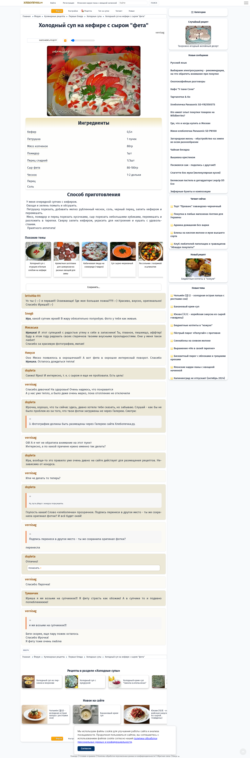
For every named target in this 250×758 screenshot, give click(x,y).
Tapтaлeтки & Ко (180, 96)
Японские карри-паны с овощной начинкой (97, 3)
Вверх (26, 650)
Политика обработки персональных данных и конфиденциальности (126, 756)
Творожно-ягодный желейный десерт (198, 46)
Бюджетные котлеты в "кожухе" (198, 279)
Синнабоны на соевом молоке (192, 340)
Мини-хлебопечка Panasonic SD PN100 (193, 130)
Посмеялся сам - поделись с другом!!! (193, 165)
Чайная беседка (179, 149)
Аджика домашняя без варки (191, 225)
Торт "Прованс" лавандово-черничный (197, 206)
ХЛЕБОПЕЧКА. (33, 2)
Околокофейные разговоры (187, 81)
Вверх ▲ (176, 756)
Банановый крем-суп (186, 306)
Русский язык (178, 62)
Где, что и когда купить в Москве (190, 123)
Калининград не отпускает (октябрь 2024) (199, 378)
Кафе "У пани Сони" (182, 89)
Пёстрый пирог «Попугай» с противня (196, 333)
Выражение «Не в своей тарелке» (194, 348)
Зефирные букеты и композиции (190, 191)
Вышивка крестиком (182, 157)
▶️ (65, 40)
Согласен (86, 748)
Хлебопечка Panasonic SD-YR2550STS (192, 104)
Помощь (73, 756)
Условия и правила (87, 756)
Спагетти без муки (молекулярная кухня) (195, 172)
